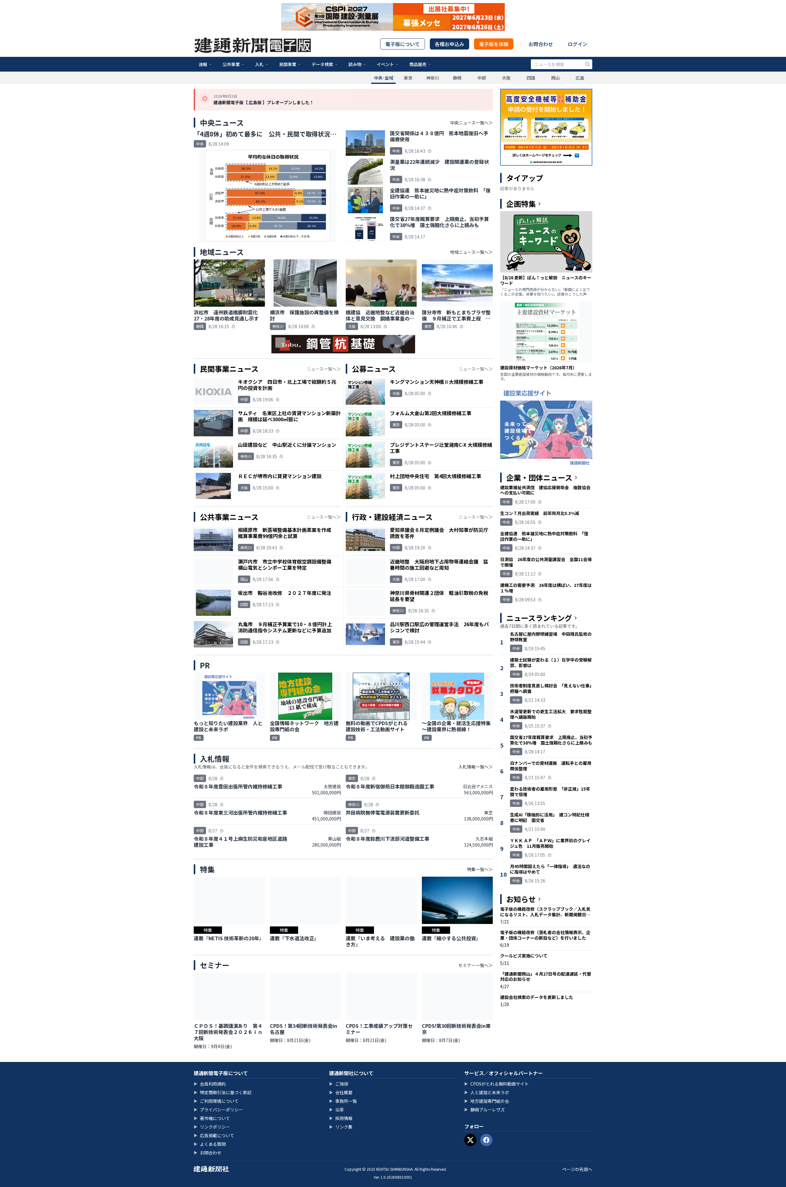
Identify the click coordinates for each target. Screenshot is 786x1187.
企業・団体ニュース (539, 477)
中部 (481, 78)
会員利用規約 (210, 1084)
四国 (531, 78)
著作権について (212, 1118)
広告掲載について (214, 1135)
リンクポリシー (212, 1127)
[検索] (587, 64)
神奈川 (432, 78)
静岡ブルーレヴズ (484, 1109)
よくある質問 (210, 1144)
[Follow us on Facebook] (486, 1140)
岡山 (555, 78)
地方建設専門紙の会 (486, 1101)
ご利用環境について (216, 1101)
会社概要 (340, 1092)
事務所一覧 (343, 1101)
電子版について (402, 44)
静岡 (457, 78)
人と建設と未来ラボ (486, 1092)
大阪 (506, 78)
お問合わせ (540, 44)
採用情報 (340, 1118)
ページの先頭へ (577, 1169)
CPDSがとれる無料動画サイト (496, 1084)
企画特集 (521, 204)
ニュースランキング (539, 618)
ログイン (577, 44)
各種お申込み (449, 44)
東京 (408, 78)
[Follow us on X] (470, 1140)
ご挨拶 (338, 1084)
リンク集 (340, 1127)
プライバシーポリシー (218, 1109)
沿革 (336, 1109)
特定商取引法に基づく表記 (222, 1092)
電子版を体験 (493, 44)
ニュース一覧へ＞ (324, 369)
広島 (580, 78)
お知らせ (521, 899)
